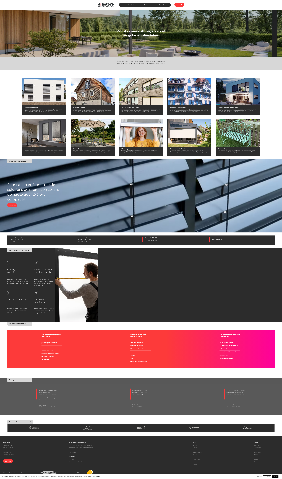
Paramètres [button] (259, 476)
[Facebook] (73, 473)
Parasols (256, 459)
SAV (194, 450)
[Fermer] (280, 476)
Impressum (195, 464)
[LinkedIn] (75, 473)
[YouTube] (78, 473)
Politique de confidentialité (94, 476)
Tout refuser (267, 476)
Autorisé (275, 476)
